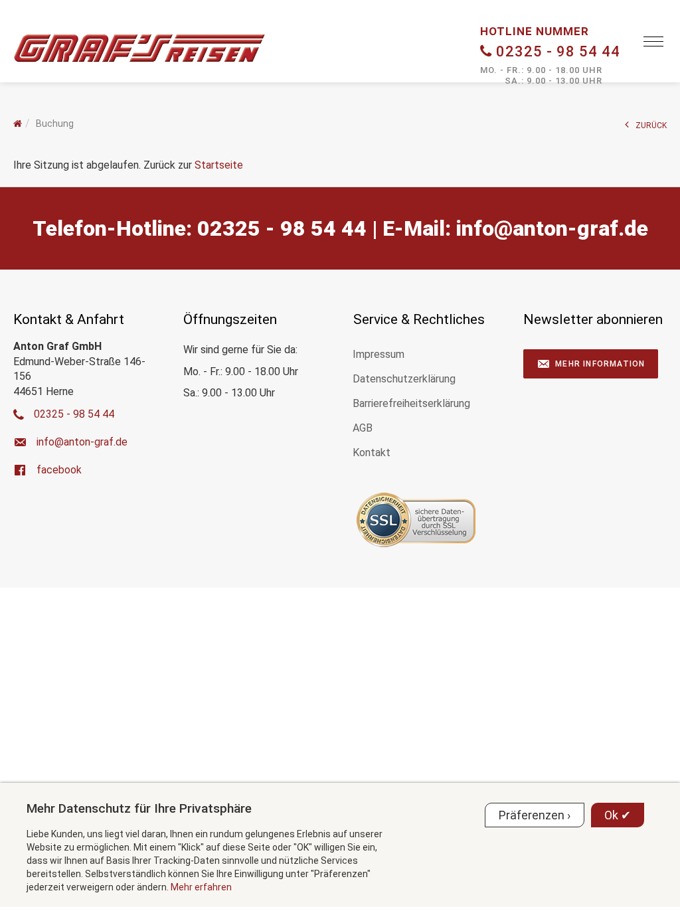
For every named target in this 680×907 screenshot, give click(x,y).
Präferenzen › (534, 815)
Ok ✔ (617, 815)
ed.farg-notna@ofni (552, 228)
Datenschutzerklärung (404, 378)
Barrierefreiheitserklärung (411, 403)
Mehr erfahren (201, 887)
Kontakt (371, 452)
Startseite (219, 165)
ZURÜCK (651, 125)
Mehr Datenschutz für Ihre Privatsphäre (139, 808)
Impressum (378, 354)
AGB (363, 428)
